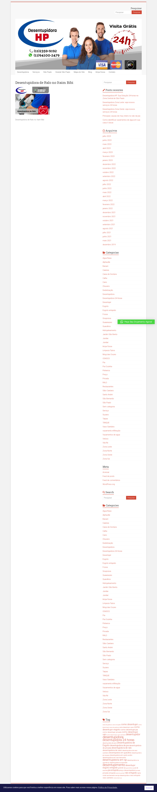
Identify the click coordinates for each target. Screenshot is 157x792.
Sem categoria (109, 407)
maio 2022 (107, 192)
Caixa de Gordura (110, 274)
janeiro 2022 (108, 208)
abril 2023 (107, 148)
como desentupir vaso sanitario (116, 735)
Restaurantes (108, 386)
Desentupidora (23, 72)
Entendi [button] (149, 788)
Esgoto (105, 306)
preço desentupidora (127, 770)
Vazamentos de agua (111, 435)
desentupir (130, 765)
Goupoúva (107, 318)
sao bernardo (111, 775)
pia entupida (113, 770)
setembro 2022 (109, 176)
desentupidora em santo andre (121, 755)
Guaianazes (107, 322)
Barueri (105, 266)
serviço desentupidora (122, 775)
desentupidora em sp (115, 759)
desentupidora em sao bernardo (114, 758)
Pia (104, 362)
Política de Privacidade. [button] (107, 787)
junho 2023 (107, 140)
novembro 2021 (109, 216)
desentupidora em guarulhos (120, 753)
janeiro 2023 (108, 160)
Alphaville (106, 262)
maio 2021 (107, 240)
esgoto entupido (110, 767)
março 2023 (108, 152)
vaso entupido (135, 775)
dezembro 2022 (109, 164)
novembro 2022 (109, 168)
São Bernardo (108, 398)
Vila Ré (105, 443)
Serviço (106, 411)
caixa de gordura (107, 724)
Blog (90, 72)
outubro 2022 (108, 172)
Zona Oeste (107, 455)
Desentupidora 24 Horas (112, 298)
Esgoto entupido (109, 310)
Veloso (105, 439)
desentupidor (133, 734)
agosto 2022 (108, 180)
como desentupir (129, 724)
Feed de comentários (111, 480)
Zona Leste (107, 447)
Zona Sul (106, 459)
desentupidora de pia (119, 745)
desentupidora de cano (110, 743)
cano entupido (116, 724)
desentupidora (113, 737)
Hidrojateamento (109, 330)
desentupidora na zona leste (118, 762)
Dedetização (108, 290)
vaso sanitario (108, 778)
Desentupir (107, 302)
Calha (105, 278)
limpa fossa (100, 72)
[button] (136, 322)
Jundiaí (105, 342)
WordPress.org (109, 484)
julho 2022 (107, 184)
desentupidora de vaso (112, 750)
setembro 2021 (109, 224)
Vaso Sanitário (108, 427)
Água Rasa (107, 258)
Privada (106, 378)
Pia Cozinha (107, 366)
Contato (112, 72)
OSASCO (106, 358)
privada (138, 770)
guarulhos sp (130, 768)
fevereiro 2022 (108, 204)
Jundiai (105, 338)
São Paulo (47, 72)
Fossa (105, 314)
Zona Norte (107, 451)
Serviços (36, 72)
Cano (105, 282)
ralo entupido (131, 773)
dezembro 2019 (109, 244)
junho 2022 (107, 188)
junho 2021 (107, 236)
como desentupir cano (126, 727)
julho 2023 (107, 136)
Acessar (106, 472)
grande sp (122, 768)
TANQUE (106, 423)
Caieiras (106, 270)
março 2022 (108, 200)
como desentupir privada (112, 732)
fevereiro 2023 (108, 156)
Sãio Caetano (108, 390)
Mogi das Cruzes (109, 354)
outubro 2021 (108, 220)
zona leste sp (118, 778)
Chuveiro (106, 286)
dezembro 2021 (109, 212)
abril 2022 (107, 196)
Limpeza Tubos (109, 350)
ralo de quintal (120, 773)
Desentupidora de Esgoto (119, 744)
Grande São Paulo (62, 72)
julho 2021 (107, 232)
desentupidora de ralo (122, 748)
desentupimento (114, 765)
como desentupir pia (129, 729)
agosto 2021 (108, 228)
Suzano (106, 415)
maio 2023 (107, 144)
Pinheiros (106, 370)
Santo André (108, 394)
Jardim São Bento (110, 334)
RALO (105, 382)
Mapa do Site (79, 72)
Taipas (105, 419)
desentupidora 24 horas (118, 740)
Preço (105, 374)
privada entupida (109, 773)
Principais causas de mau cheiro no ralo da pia (121, 116)
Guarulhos (107, 326)
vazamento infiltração (111, 431)
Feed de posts (108, 476)
